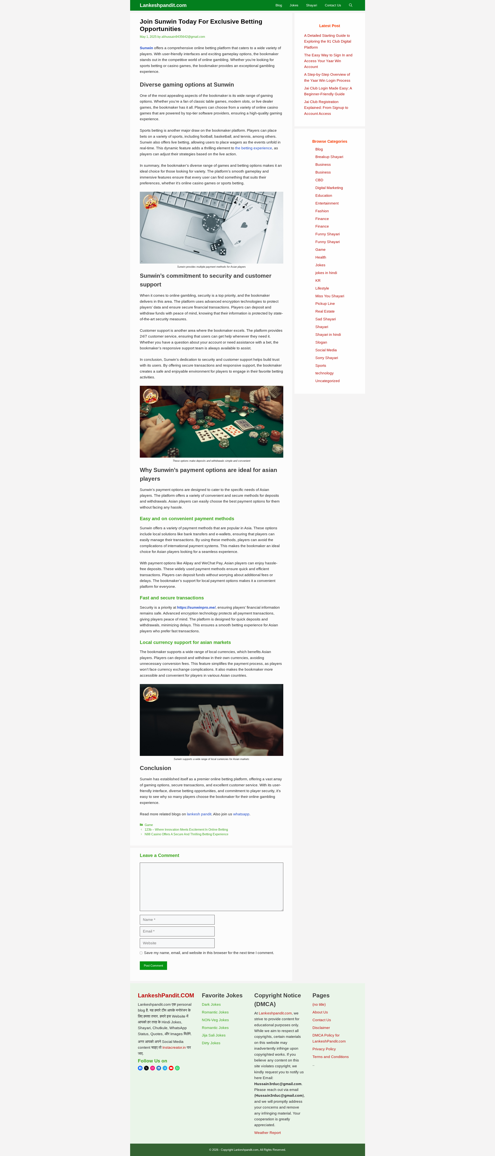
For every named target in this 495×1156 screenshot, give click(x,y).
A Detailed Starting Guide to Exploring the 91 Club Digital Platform (327, 41)
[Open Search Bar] (350, 5)
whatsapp (241, 814)
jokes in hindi (326, 273)
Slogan (321, 342)
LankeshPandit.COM (166, 995)
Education (323, 195)
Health (320, 257)
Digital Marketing (329, 188)
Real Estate (325, 311)
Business (323, 164)
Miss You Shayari (329, 296)
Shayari (311, 5)
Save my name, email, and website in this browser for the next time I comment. (209, 953)
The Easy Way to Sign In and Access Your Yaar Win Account (328, 61)
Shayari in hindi (328, 335)
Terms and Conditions (330, 1057)
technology (324, 373)
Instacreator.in (174, 1047)
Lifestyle (322, 288)
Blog (279, 5)
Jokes (294, 5)
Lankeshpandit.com (163, 5)
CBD (319, 180)
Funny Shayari (327, 234)
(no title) (319, 1004)
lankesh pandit (199, 814)
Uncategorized (327, 381)
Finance (322, 219)
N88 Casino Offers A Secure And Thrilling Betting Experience (186, 834)
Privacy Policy (324, 1049)
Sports (320, 366)
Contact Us (333, 5)
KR (318, 280)
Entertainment (327, 203)
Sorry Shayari (326, 358)
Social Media (326, 350)
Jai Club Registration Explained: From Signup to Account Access (326, 108)
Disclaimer (321, 1028)
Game (149, 825)
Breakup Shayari (329, 157)
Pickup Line (325, 304)
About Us (320, 1012)
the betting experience (253, 148)
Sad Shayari (325, 319)
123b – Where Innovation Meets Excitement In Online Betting (186, 829)
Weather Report (267, 1133)
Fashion (322, 211)
